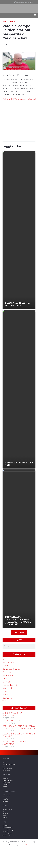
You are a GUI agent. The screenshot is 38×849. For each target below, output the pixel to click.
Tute (4, 811)
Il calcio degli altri (10, 685)
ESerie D (6, 666)
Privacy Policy (7, 834)
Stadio (5, 787)
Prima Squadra (8, 780)
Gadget (5, 817)
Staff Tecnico (7, 782)
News (5, 692)
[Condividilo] (22, 50)
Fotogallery (8, 675)
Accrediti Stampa (8, 830)
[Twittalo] (27, 50)
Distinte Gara (8, 672)
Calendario (6, 795)
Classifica (6, 799)
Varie (5, 701)
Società (5, 778)
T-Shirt (5, 815)
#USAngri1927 (9, 99)
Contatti (5, 832)
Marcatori (6, 801)
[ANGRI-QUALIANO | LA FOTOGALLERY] (19, 230)
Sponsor (5, 825)
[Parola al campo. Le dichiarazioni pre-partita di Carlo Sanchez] (19, 54)
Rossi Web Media (23, 845)
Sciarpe (5, 813)
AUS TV (6, 659)
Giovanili (6, 682)
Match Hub (7, 688)
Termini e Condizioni (9, 836)
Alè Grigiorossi (9, 663)
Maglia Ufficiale (7, 809)
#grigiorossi (20, 99)
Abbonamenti (7, 828)
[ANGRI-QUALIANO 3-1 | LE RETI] (19, 389)
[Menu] (35, 15)
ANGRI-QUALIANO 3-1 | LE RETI (16, 721)
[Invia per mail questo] (17, 50)
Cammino (6, 797)
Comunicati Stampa (11, 669)
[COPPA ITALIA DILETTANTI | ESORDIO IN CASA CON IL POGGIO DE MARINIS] (19, 548)
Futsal (5, 679)
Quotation (7, 698)
